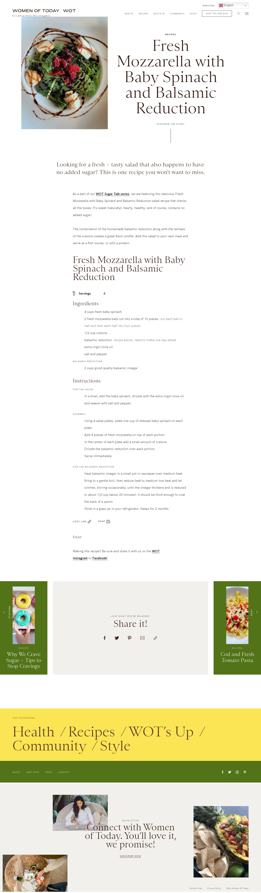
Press (48, 773)
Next (251, 613)
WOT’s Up (159, 13)
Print (101, 522)
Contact (63, 773)
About (16, 773)
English (228, 5)
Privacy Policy (214, 888)
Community (177, 13)
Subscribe (208, 5)
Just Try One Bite (217, 13)
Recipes (143, 13)
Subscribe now (130, 856)
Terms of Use (195, 888)
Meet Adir (33, 773)
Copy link (80, 522)
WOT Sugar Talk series (112, 195)
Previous (9, 613)
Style (193, 13)
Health (129, 13)
